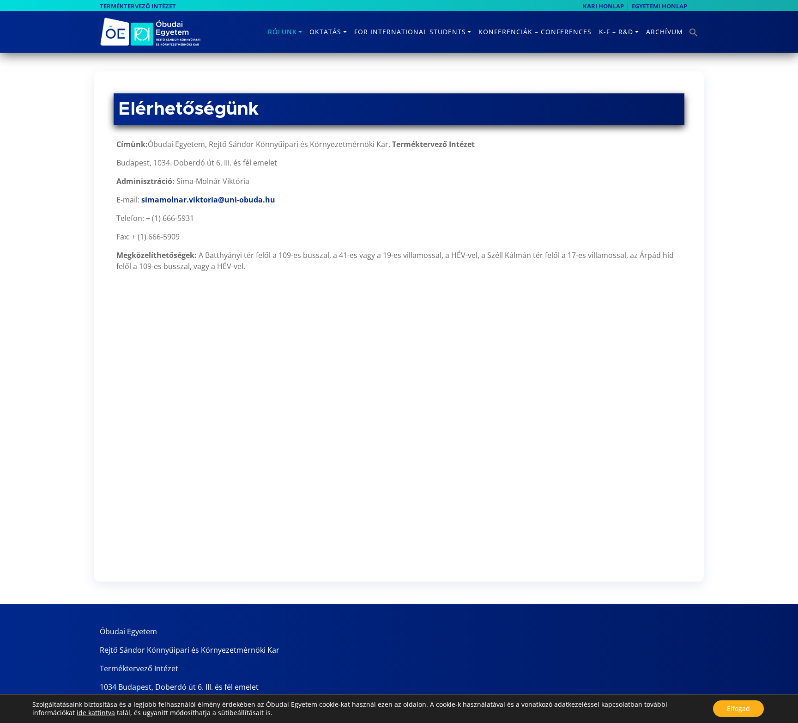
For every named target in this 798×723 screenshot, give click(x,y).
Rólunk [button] (282, 31)
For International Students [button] (410, 31)
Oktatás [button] (325, 31)
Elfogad (738, 708)
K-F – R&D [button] (616, 31)
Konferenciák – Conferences (535, 31)
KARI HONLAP (603, 6)
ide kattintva (96, 713)
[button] (692, 29)
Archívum (664, 31)
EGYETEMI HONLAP (659, 6)
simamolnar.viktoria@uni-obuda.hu (208, 200)
